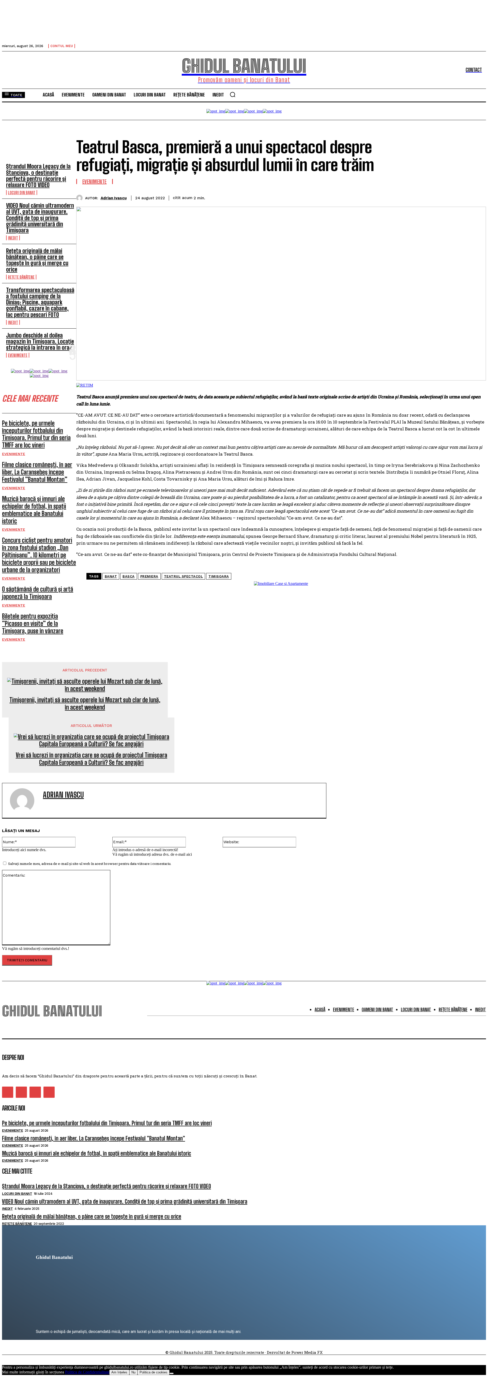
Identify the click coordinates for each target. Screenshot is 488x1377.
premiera (149, 576)
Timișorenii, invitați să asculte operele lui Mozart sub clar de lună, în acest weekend (84, 703)
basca (129, 576)
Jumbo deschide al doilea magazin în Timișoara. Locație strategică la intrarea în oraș (40, 341)
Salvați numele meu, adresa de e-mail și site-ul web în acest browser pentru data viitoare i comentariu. (89, 863)
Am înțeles (119, 1372)
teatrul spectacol (183, 576)
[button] (232, 94)
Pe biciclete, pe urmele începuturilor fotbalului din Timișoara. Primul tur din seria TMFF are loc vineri (36, 434)
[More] (477, 197)
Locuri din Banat (21, 192)
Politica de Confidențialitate (87, 1372)
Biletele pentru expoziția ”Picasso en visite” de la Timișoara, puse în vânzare (32, 623)
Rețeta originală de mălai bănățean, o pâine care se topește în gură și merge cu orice (37, 260)
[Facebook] (403, 197)
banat (111, 576)
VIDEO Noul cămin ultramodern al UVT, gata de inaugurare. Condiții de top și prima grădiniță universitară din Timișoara (40, 218)
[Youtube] (49, 1092)
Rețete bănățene (21, 277)
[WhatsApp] (458, 197)
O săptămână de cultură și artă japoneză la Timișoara (37, 592)
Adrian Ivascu (114, 198)
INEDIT (13, 237)
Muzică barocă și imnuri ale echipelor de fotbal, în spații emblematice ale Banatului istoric (34, 509)
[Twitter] (422, 197)
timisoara (218, 576)
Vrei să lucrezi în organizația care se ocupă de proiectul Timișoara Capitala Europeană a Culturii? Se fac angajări (91, 759)
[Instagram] (21, 1092)
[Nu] (172, 1373)
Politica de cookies (153, 1372)
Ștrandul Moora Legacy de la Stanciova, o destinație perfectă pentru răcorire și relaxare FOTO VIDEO (38, 175)
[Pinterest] (440, 197)
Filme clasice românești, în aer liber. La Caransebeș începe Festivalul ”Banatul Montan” (37, 472)
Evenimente (17, 355)
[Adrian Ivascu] (80, 198)
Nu (133, 1372)
